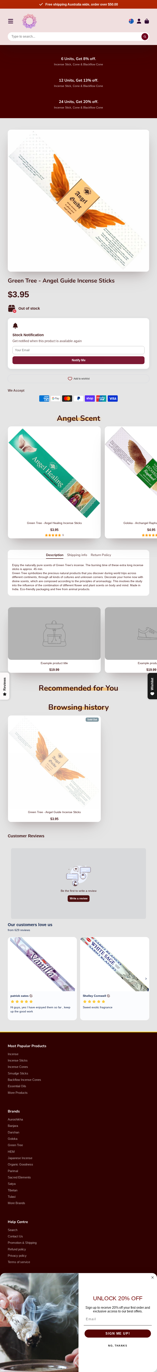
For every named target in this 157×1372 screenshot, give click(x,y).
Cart (146, 21)
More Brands (16, 1203)
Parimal (13, 1171)
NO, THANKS (117, 1345)
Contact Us (15, 1236)
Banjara (13, 1125)
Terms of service (19, 1262)
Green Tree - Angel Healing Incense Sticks (54, 482)
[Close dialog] (152, 1277)
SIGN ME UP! (117, 1333)
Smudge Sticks (18, 1073)
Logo (29, 21)
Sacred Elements (19, 1177)
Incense (13, 1054)
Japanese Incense (20, 1158)
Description (54, 555)
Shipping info (77, 555)
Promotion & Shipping (22, 1242)
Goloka (12, 1138)
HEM (11, 1151)
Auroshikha (15, 1119)
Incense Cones (18, 1067)
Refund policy (17, 1249)
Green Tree (15, 1145)
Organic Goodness (20, 1164)
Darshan (13, 1132)
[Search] (144, 36)
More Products (18, 1092)
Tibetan (12, 1190)
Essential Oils (17, 1086)
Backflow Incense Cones (24, 1079)
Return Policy (101, 555)
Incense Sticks (18, 1060)
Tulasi (12, 1196)
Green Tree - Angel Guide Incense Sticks (54, 768)
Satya (12, 1183)
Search (12, 1230)
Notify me (78, 360)
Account (139, 21)
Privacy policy (17, 1255)
